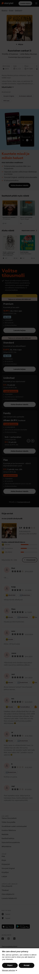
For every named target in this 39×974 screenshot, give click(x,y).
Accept (26, 965)
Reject (9, 965)
